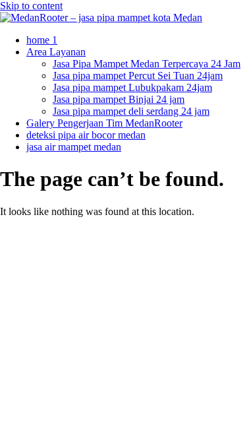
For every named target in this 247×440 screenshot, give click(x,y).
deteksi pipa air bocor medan (86, 135)
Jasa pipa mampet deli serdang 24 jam (131, 111)
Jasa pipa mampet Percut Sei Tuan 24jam (138, 75)
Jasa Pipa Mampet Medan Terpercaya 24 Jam (146, 63)
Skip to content (31, 5)
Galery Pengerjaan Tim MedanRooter (104, 123)
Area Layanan (56, 51)
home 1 (41, 40)
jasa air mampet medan (73, 146)
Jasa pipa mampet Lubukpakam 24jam (132, 87)
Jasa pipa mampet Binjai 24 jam (118, 99)
